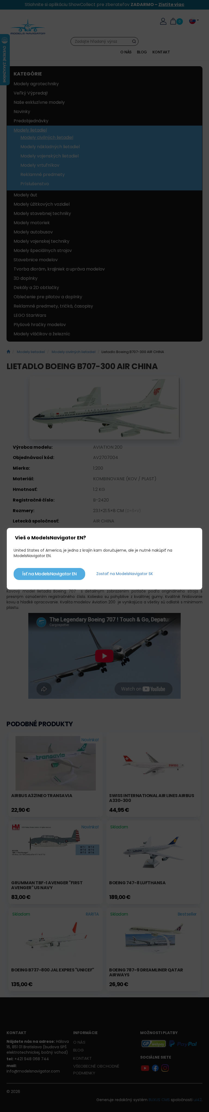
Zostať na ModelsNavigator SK (124, 573)
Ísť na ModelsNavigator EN (49, 574)
